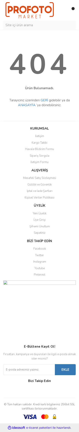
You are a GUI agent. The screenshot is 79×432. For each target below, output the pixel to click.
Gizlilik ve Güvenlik (39, 185)
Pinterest (39, 275)
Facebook (39, 249)
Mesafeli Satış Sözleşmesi (39, 178)
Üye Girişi (39, 220)
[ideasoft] (16, 428)
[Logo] (29, 10)
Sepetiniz (39, 233)
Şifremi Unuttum (39, 226)
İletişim (39, 136)
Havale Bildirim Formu (39, 149)
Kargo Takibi (39, 143)
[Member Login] (62, 10)
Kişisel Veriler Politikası (39, 198)
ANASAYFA (27, 105)
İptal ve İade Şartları (39, 191)
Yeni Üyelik (39, 213)
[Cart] (71, 10)
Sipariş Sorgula (39, 156)
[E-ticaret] (39, 428)
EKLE (65, 369)
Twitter (39, 255)
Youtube (39, 268)
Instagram (39, 262)
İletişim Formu (39, 162)
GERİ (44, 100)
